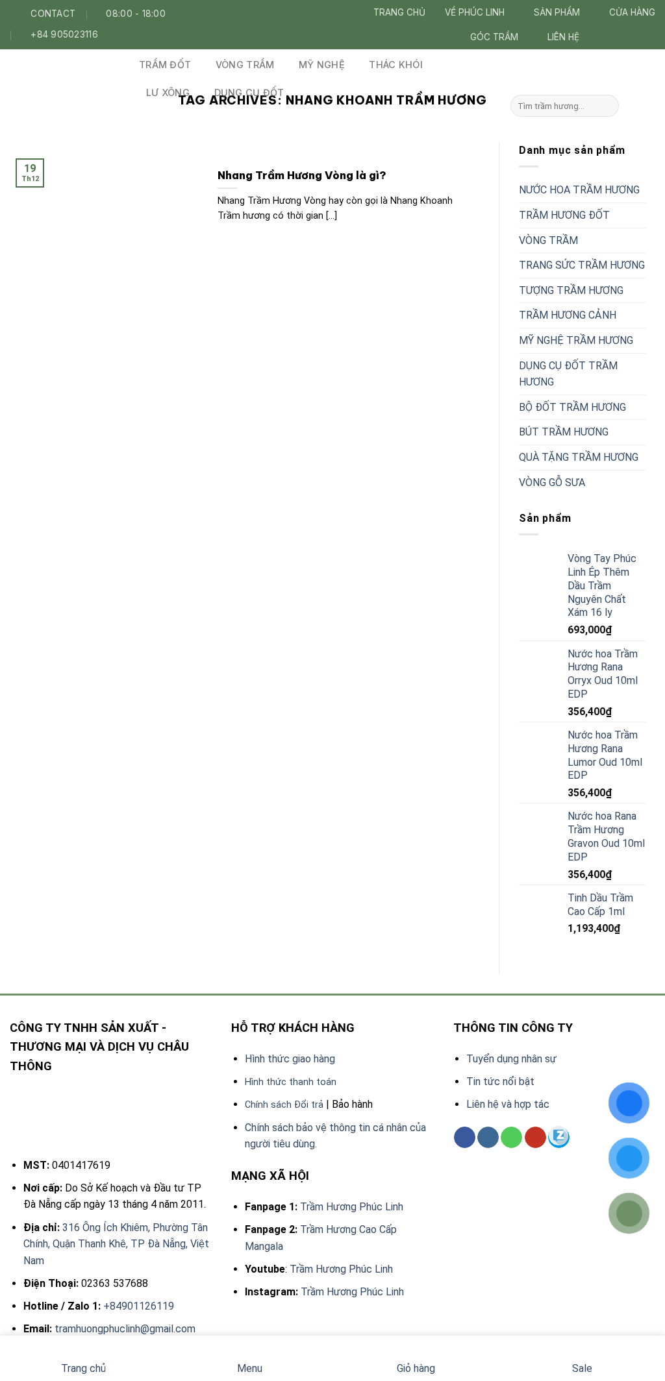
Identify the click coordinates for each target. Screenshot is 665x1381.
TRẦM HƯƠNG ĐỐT (564, 215)
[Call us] (511, 1137)
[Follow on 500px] (559, 1137)
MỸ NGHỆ (322, 64)
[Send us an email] (648, 37)
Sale (582, 1368)
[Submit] (607, 106)
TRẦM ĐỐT (165, 64)
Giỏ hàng (416, 1368)
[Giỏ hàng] (644, 106)
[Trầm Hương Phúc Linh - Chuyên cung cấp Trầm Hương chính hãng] (64, 66)
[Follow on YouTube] (535, 1137)
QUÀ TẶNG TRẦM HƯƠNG (578, 457)
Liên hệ (563, 37)
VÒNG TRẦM (245, 64)
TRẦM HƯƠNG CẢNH (567, 315)
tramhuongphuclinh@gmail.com (125, 1329)
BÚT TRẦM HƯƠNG (564, 432)
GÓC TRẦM (494, 37)
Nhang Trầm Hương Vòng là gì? (302, 175)
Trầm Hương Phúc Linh (351, 1207)
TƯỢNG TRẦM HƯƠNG (571, 290)
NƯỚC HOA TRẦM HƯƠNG (579, 190)
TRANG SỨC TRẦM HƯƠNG (582, 265)
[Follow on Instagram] (620, 37)
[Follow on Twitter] (634, 37)
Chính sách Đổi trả (284, 1104)
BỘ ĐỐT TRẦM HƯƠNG (572, 407)
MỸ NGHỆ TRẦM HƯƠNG (576, 340)
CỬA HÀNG (632, 12)
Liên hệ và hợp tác (507, 1104)
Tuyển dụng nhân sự (511, 1059)
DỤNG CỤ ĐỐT (249, 92)
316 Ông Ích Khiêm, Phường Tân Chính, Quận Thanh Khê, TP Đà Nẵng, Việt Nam (116, 1244)
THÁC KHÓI (396, 64)
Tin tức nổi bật (500, 1081)
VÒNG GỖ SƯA (552, 482)
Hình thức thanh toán (290, 1082)
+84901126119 (138, 1306)
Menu (249, 1368)
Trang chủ (399, 12)
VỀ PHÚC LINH (475, 12)
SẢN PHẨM (557, 12)
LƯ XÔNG (168, 92)
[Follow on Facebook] (605, 37)
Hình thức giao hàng (290, 1059)
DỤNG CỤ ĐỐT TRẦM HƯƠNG (568, 374)
